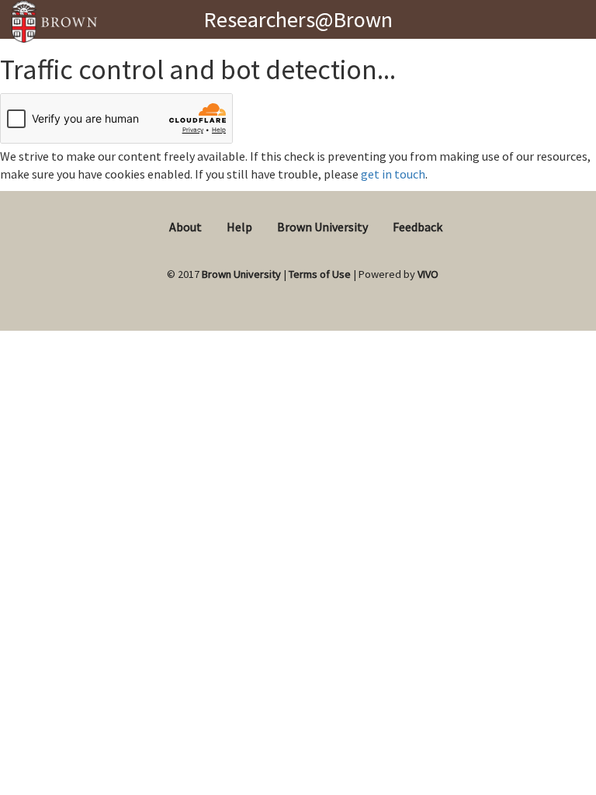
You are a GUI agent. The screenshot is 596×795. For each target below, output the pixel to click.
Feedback (417, 226)
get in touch (393, 174)
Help (239, 226)
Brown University (322, 226)
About (185, 226)
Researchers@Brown (298, 19)
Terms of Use (320, 274)
